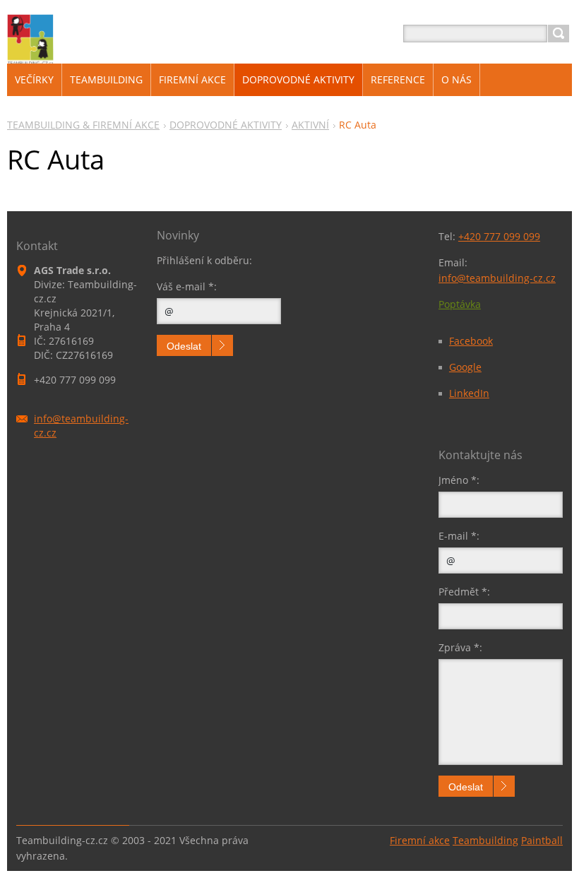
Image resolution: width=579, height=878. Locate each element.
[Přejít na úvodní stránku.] (30, 57)
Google (465, 367)
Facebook (471, 341)
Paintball (542, 840)
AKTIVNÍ (310, 124)
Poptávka (459, 304)
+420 (499, 236)
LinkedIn (469, 393)
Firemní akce (420, 840)
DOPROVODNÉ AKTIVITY (225, 124)
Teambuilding (485, 840)
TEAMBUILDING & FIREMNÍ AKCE (83, 124)
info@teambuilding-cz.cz (497, 278)
